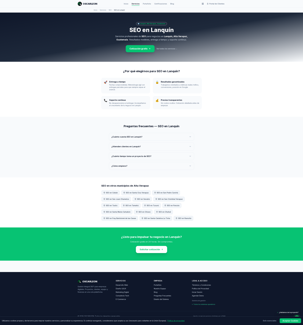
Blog (172, 4)
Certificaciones (160, 4)
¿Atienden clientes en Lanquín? (151, 146)
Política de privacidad (175, 321)
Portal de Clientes (215, 4)
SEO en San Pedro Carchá (166, 193)
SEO (110, 10)
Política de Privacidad (200, 289)
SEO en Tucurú (151, 205)
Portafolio (147, 4)
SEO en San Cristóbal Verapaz (169, 199)
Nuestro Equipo (160, 289)
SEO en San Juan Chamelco (116, 199)
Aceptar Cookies (290, 321)
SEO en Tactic (110, 205)
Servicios (136, 4)
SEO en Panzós (171, 205)
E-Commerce (121, 299)
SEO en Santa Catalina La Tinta (155, 218)
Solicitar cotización (151, 249)
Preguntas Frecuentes (162, 296)
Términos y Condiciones (201, 285)
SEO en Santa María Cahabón (116, 212)
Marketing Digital (122, 292)
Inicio (126, 4)
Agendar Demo (198, 296)
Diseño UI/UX (121, 289)
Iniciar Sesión (197, 292)
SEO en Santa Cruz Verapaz (136, 193)
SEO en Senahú (142, 199)
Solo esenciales (269, 321)
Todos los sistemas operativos (204, 304)
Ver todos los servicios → (166, 49)
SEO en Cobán (110, 193)
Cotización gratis (140, 48)
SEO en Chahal (163, 212)
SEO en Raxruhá (183, 218)
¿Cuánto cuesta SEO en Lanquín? (151, 136)
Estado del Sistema (161, 299)
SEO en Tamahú (131, 205)
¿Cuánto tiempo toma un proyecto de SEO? (151, 156)
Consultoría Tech (122, 296)
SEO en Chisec (143, 212)
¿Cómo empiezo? (151, 166)
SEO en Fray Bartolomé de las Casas (119, 218)
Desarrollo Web (122, 285)
